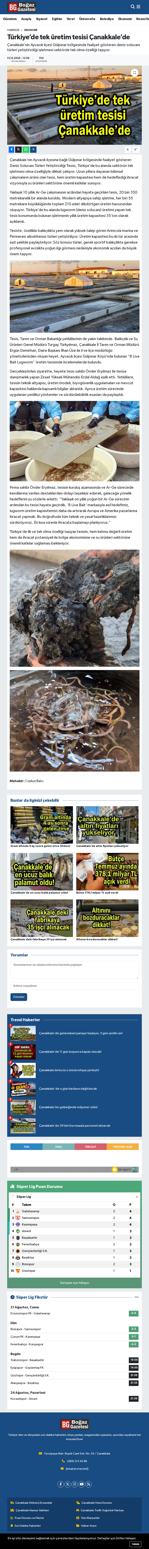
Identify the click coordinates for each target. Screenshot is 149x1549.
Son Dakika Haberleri (28, 1525)
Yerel (70, 19)
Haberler (13, 30)
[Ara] (133, 7)
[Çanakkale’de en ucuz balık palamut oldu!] (41, 871)
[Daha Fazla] (33, 149)
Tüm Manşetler (90, 1518)
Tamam (135, 1544)
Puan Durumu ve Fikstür (29, 1518)
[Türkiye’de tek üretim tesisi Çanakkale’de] (74, 105)
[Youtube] (81, 1484)
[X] (67, 1484)
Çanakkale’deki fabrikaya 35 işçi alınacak (38, 939)
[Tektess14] (74, 296)
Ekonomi (125, 19)
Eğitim (57, 19)
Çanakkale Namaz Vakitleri (32, 1510)
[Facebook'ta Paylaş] (11, 149)
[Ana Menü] (138, 7)
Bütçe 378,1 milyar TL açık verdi (97, 892)
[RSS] (88, 1484)
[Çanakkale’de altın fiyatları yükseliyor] (107, 825)
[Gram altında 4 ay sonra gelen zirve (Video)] (41, 825)
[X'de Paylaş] (18, 149)
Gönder (19, 997)
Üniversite (87, 19)
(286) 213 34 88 (77, 1461)
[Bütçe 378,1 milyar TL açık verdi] (107, 871)
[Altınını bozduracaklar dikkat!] (107, 918)
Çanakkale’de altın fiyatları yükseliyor (102, 846)
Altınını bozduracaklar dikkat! (97, 939)
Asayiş (26, 19)
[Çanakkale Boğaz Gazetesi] (21, 7)
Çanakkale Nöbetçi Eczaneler (33, 1502)
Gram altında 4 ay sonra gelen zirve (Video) (40, 846)
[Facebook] (60, 1484)
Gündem (9, 19)
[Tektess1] (74, 721)
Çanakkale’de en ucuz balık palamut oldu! (39, 892)
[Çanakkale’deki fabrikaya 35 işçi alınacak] (41, 918)
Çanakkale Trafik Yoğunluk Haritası (102, 1510)
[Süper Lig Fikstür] (137, 1297)
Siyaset (42, 19)
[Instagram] (74, 1484)
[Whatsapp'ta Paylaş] (26, 149)
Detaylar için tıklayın (74, 1283)
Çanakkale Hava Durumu (96, 1502)
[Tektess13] (74, 608)
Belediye (107, 19)
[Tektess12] (74, 441)
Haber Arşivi (88, 1525)
